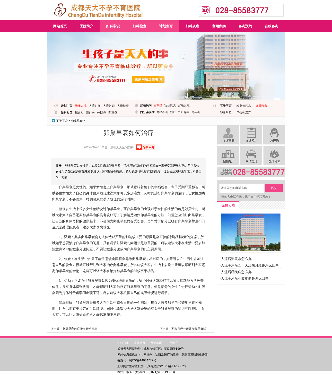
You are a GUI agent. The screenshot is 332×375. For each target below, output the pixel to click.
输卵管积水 (243, 105)
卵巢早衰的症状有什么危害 (79, 328)
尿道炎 (79, 112)
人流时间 (95, 105)
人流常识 (109, 105)
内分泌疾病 (147, 112)
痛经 (173, 112)
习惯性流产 (243, 112)
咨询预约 (245, 26)
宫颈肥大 (170, 105)
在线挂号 (173, 343)
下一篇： (165, 328)
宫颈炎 (158, 105)
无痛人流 (81, 105)
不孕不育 (226, 105)
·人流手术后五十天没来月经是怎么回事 (249, 265)
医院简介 (86, 26)
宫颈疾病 (219, 26)
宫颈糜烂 (184, 105)
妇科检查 (139, 26)
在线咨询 (271, 26)
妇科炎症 (192, 26)
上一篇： (56, 328)
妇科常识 (113, 26)
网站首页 (60, 26)
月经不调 (162, 112)
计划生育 (166, 26)
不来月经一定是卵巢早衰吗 (188, 328)
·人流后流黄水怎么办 (236, 259)
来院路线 (140, 343)
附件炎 (90, 112)
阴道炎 (112, 112)
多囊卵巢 (262, 105)
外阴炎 (101, 112)
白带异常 (184, 112)
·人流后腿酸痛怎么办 (236, 272)
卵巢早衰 (226, 112)
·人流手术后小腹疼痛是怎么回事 (244, 278)
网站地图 (156, 343)
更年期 (196, 112)
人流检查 (123, 105)
